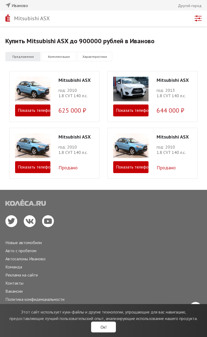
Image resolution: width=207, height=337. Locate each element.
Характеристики (94, 57)
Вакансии (14, 291)
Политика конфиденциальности (34, 299)
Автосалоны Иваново (25, 258)
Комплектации (59, 57)
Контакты (14, 283)
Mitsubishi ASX (32, 18)
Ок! (103, 327)
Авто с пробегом (20, 250)
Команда (13, 266)
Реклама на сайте (21, 275)
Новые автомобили (23, 242)
